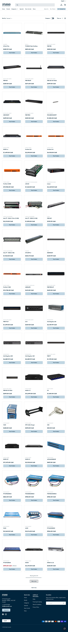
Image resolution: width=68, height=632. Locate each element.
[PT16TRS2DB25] (12, 480)
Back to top (34, 587)
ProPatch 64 (50, 149)
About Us (46, 9)
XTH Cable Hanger (30, 425)
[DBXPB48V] (56, 239)
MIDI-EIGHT (6, 115)
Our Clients (52, 9)
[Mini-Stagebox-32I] (56, 308)
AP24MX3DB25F (51, 459)
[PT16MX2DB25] (56, 515)
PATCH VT (27, 390)
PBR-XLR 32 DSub (7, 390)
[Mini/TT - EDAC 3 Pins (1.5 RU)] (12, 205)
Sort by (4, 18)
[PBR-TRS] (56, 33)
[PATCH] (34, 549)
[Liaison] (56, 170)
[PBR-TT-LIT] (12, 308)
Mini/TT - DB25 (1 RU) (8, 253)
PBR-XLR (5, 80)
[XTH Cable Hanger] (34, 411)
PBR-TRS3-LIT (50, 287)
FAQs (34, 599)
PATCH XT (5, 459)
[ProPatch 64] (56, 136)
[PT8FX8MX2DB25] (56, 480)
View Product (12, 52)
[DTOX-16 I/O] (56, 549)
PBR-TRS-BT (28, 80)
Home (3, 9)
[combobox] (35, 4)
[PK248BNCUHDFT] (56, 102)
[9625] (12, 515)
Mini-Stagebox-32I (51, 321)
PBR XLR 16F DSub (52, 80)
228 (48, 425)
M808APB (27, 287)
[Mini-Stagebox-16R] (34, 343)
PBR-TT (49, 356)
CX (48, 390)
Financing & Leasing (37, 602)
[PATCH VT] (34, 377)
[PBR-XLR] (12, 67)
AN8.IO (27, 184)
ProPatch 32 (28, 149)
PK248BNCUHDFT (52, 115)
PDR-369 (49, 218)
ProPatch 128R (7, 287)
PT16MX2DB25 (51, 528)
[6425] (34, 515)
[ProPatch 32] (34, 136)
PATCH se (5, 149)
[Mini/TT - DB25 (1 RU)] (12, 239)
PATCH (27, 562)
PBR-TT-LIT (5, 321)
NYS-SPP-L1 (28, 253)
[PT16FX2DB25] (12, 549)
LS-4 (26, 321)
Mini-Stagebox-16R (29, 356)
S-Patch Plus (6, 46)
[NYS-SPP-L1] (34, 239)
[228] (56, 411)
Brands (8, 9)
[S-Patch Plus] (12, 33)
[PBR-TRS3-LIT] (56, 274)
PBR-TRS (49, 46)
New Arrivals (28, 9)
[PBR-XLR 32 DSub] (12, 377)
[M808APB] (34, 274)
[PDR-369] (56, 205)
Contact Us (6, 610)
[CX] (56, 377)
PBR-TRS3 (27, 115)
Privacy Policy (36, 607)
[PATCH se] (12, 136)
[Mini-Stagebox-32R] (12, 343)
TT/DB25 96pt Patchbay (31, 46)
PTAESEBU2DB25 (29, 494)
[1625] (12, 411)
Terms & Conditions (37, 604)
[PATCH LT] (34, 446)
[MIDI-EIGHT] (12, 102)
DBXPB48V (50, 253)
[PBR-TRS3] (34, 102)
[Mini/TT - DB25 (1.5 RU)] (34, 205)
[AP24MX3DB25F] (56, 446)
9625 (4, 528)
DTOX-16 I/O (50, 562)
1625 (4, 425)
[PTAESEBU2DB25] (34, 480)
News (34, 9)
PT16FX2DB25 (7, 562)
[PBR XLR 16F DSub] (56, 67)
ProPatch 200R (7, 184)
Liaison (48, 184)
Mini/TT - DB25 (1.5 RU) (31, 218)
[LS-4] (34, 308)
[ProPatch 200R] (12, 170)
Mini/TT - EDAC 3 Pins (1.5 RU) (11, 218)
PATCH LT (27, 459)
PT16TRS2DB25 (7, 494)
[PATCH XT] (12, 446)
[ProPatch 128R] (12, 274)
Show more (34, 581)
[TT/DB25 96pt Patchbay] (34, 33)
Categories (26, 603)
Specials (22, 9)
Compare (47, 18)
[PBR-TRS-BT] (34, 67)
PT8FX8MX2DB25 (51, 494)
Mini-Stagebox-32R (8, 356)
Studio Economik (8, 627)
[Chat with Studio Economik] (65, 629)
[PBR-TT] (56, 343)
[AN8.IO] (34, 170)
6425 (26, 528)
